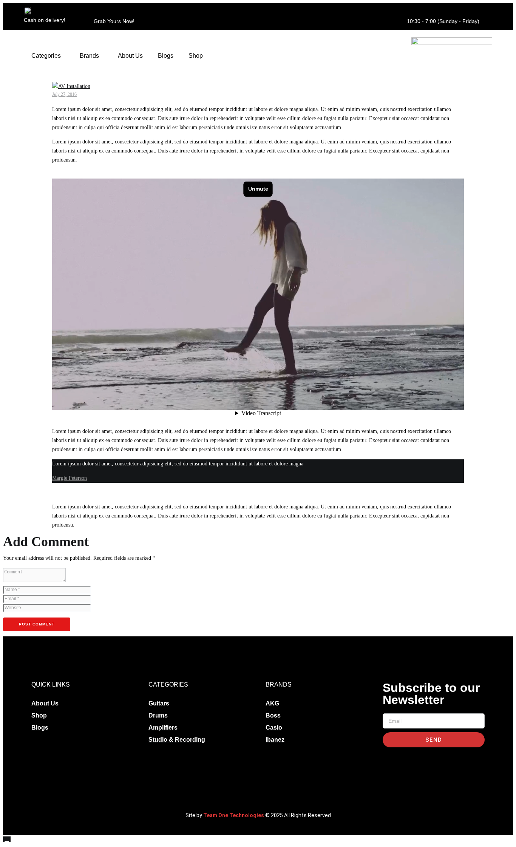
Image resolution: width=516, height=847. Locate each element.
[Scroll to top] (7, 839)
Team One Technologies (233, 815)
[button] (48, 56)
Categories (46, 55)
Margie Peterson (69, 478)
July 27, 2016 (64, 94)
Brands (89, 55)
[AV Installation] (71, 86)
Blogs (165, 55)
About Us (130, 55)
